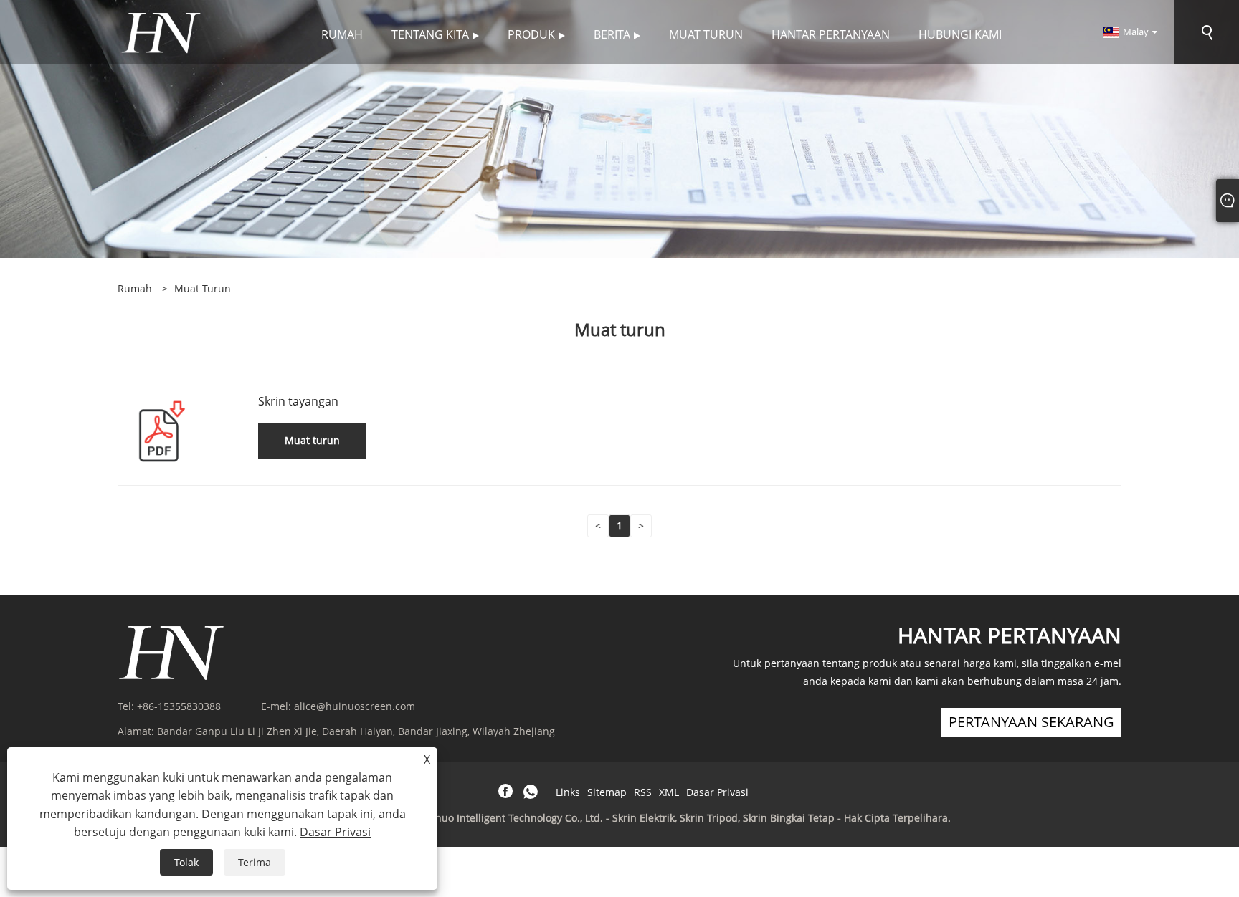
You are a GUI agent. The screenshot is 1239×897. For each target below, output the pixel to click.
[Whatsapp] (530, 792)
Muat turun (202, 288)
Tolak (186, 862)
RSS (643, 792)
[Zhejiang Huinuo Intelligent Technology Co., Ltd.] (160, 31)
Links (568, 792)
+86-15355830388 (179, 706)
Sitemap (607, 792)
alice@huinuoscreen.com (354, 706)
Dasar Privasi (717, 792)
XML (669, 792)
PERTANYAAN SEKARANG (1031, 721)
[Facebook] (505, 792)
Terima (254, 862)
